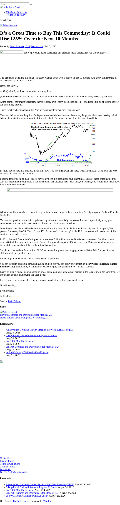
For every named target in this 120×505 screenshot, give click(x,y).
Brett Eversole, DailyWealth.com (26, 46)
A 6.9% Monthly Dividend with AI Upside (27, 352)
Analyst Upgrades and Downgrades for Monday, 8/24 (32, 346)
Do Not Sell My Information (14, 472)
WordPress (48, 501)
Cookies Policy (7, 466)
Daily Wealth (14, 301)
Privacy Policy (7, 461)
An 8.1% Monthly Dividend (20, 341)
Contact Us (5, 458)
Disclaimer (5, 469)
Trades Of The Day (15, 14)
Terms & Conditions (10, 463)
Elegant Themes (21, 501)
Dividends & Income (16, 12)
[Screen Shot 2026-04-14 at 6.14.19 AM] (39, 362)
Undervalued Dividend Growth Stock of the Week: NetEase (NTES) (40, 329)
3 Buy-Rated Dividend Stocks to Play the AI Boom (31, 335)
